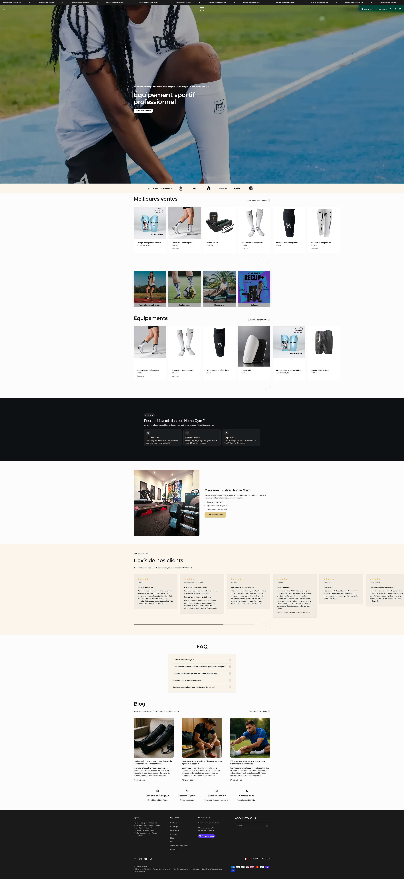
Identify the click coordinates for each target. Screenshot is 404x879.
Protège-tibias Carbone (320, 370)
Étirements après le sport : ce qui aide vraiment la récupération (247, 762)
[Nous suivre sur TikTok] (151, 858)
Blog (172, 838)
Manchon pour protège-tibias (287, 243)
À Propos (173, 834)
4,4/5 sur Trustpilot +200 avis (63, 2)
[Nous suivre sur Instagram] (140, 858)
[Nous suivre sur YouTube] (145, 858)
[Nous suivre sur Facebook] (135, 858)
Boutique (173, 823)
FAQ (171, 842)
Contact (173, 849)
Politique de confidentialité (142, 869)
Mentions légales (139, 871)
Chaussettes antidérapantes (182, 243)
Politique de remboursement (162, 869)
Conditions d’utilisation (181, 869)
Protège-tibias (246, 370)
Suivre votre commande (179, 846)
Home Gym (174, 827)
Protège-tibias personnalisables (149, 243)
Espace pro (174, 830)
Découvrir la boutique (143, 111)
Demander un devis (215, 515)
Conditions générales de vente (212, 869)
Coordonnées (195, 869)
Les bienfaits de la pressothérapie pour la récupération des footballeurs (153, 762)
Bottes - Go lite (212, 243)
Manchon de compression (321, 243)
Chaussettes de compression (252, 243)
